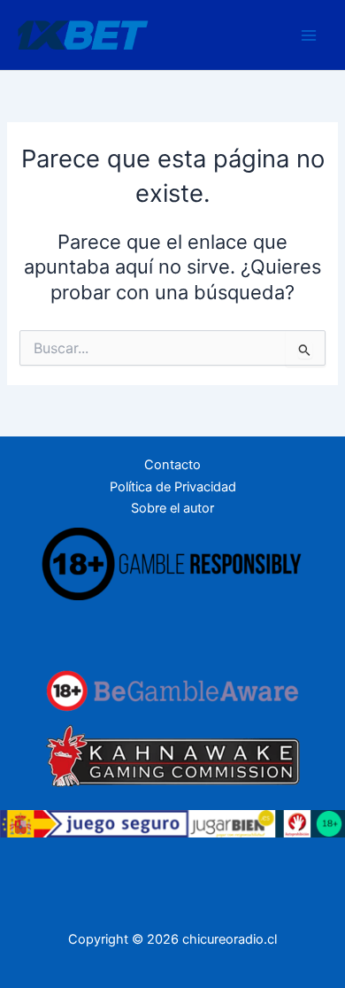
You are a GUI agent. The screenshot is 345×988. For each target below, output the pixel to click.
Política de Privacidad (173, 487)
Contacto (172, 465)
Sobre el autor (172, 508)
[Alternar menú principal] (308, 35)
